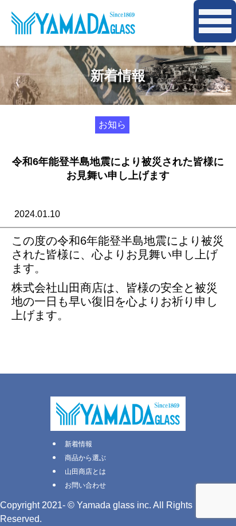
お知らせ (112, 127)
